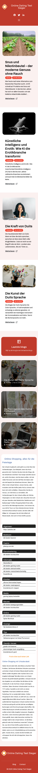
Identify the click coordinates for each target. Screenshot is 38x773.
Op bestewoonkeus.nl (10, 627)
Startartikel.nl (7, 563)
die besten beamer (9, 538)
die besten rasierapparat (11, 585)
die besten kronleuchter (11, 554)
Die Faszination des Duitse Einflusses (18, 410)
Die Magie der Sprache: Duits (16, 441)
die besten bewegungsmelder (13, 605)
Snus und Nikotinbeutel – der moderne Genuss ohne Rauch (19, 67)
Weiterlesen (10, 98)
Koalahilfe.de (7, 574)
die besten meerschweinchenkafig (14, 571)
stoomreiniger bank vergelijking (13, 649)
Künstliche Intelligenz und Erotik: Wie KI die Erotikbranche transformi (17, 148)
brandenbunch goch (10, 652)
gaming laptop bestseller (11, 596)
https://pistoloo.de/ (9, 529)
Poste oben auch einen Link (19, 656)
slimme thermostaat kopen (12, 582)
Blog (14, 764)
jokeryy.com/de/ (8, 546)
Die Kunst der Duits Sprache (15, 295)
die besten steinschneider (11, 568)
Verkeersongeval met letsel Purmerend (16, 638)
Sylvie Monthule (8, 618)
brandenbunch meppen (11, 588)
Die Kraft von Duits (18, 226)
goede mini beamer (9, 646)
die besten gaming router (11, 566)
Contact (22, 764)
